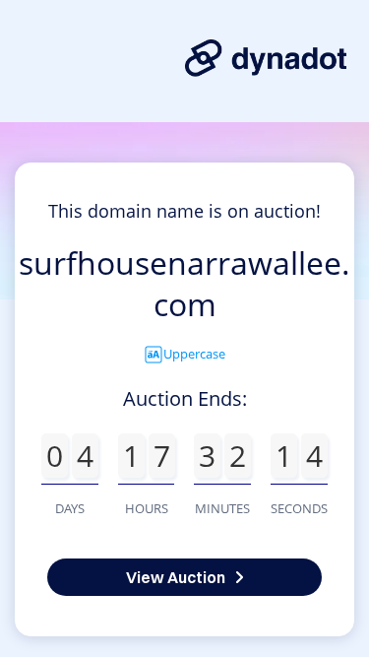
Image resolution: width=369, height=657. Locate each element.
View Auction (175, 577)
